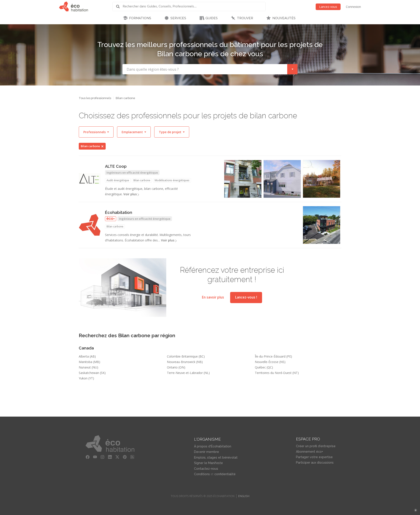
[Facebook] (88, 457)
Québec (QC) (264, 367)
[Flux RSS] (132, 457)
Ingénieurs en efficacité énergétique (132, 173)
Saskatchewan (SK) (92, 373)
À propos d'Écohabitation (212, 446)
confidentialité (225, 474)
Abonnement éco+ (309, 451)
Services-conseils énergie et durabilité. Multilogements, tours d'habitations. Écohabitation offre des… (148, 238)
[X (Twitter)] (117, 457)
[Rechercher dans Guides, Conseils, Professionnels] (119, 6)
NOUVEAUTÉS (284, 18)
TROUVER (245, 18)
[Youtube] (95, 457)
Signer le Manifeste (208, 463)
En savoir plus (213, 297)
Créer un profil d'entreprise (316, 446)
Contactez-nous (206, 468)
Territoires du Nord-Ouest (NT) (277, 373)
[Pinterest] (125, 457)
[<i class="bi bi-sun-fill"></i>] (415, 510)
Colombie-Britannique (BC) (186, 356)
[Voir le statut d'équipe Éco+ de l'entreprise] (110, 218)
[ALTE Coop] (90, 179)
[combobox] (210, 69)
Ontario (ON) (176, 367)
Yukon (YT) (86, 378)
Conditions (202, 474)
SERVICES (178, 18)
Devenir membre (206, 452)
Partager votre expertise (314, 457)
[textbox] (205, 69)
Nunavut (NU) (88, 367)
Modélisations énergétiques (172, 180)
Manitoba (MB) (89, 362)
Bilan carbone (90, 146)
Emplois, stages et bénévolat (216, 457)
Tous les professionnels (95, 98)
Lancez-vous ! (246, 297)
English (243, 496)
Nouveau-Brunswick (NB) (185, 362)
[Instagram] (103, 457)
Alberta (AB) (87, 356)
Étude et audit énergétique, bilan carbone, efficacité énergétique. (141, 191)
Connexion (353, 7)
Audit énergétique (118, 180)
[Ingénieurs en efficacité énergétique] (321, 179)
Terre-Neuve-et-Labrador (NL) (188, 373)
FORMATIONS (140, 18)
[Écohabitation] (90, 225)
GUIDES (211, 18)
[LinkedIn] (110, 457)
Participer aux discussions (315, 462)
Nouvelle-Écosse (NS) (270, 362)
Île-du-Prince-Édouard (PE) (273, 356)
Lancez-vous (328, 7)
